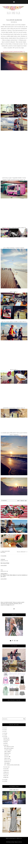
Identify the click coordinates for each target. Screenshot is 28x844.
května (5, 770)
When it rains (7, 758)
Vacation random (8, 749)
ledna (5, 777)
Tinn (2, 569)
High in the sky (7, 753)
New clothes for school (9, 746)
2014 (4, 736)
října (5, 741)
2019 (4, 729)
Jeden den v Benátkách (14, 526)
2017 (4, 731)
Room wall (6, 754)
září (5, 743)
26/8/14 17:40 (4, 571)
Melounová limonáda (14, 541)
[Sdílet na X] (18, 500)
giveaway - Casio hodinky (14, 666)
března (5, 773)
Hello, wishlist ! (21, 551)
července (6, 766)
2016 (4, 733)
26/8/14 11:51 (4, 560)
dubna (5, 772)
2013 (4, 779)
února (5, 775)
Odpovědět (4, 565)
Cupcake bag (14, 790)
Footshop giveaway (14, 654)
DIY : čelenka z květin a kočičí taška (12, 764)
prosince (6, 738)
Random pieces (7, 761)
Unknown (3, 559)
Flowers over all (7, 759)
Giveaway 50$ (14, 677)
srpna (5, 745)
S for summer (7, 763)
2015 (4, 734)
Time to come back (14, 511)
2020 (4, 727)
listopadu (6, 739)
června (5, 768)
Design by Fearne (18, 841)
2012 (4, 781)
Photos (5, 500)
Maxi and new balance (9, 748)
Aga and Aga (11, 841)
